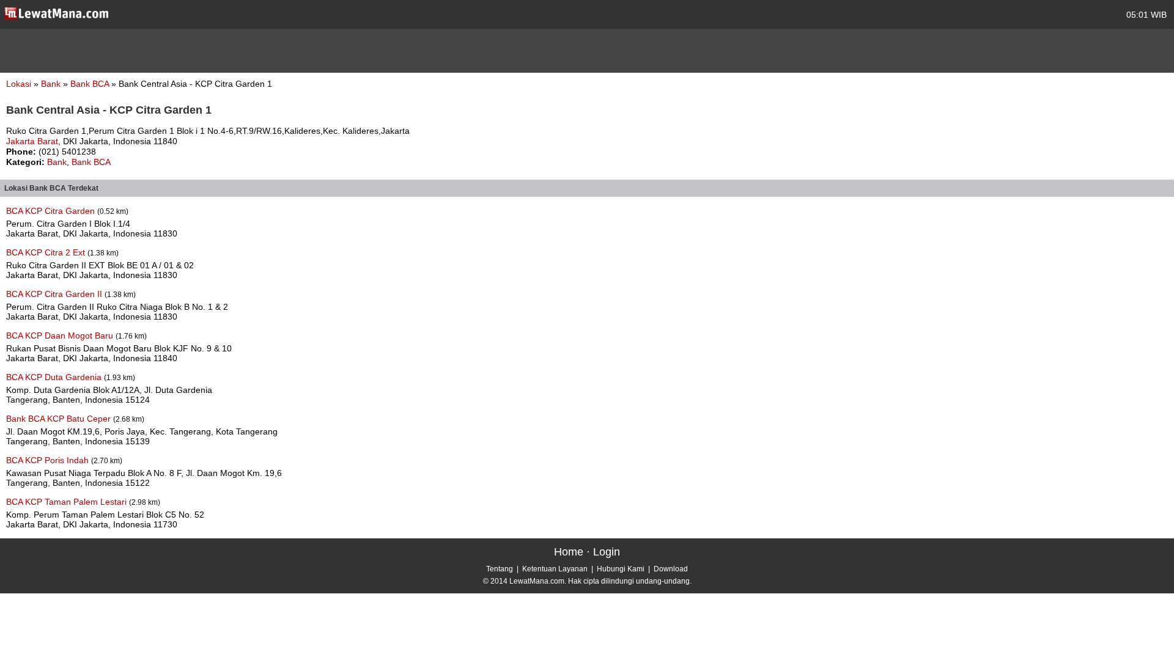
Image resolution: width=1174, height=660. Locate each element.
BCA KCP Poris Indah (48, 460)
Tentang (499, 569)
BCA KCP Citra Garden (51, 211)
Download (671, 569)
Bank (52, 84)
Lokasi (18, 84)
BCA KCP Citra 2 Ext (46, 252)
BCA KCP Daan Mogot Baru (61, 335)
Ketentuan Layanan (555, 569)
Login (606, 552)
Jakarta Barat (32, 141)
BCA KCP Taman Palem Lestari (67, 502)
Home (568, 552)
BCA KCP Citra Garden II (55, 294)
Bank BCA (90, 84)
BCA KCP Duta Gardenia (55, 377)
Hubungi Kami (620, 569)
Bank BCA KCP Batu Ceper (59, 419)
